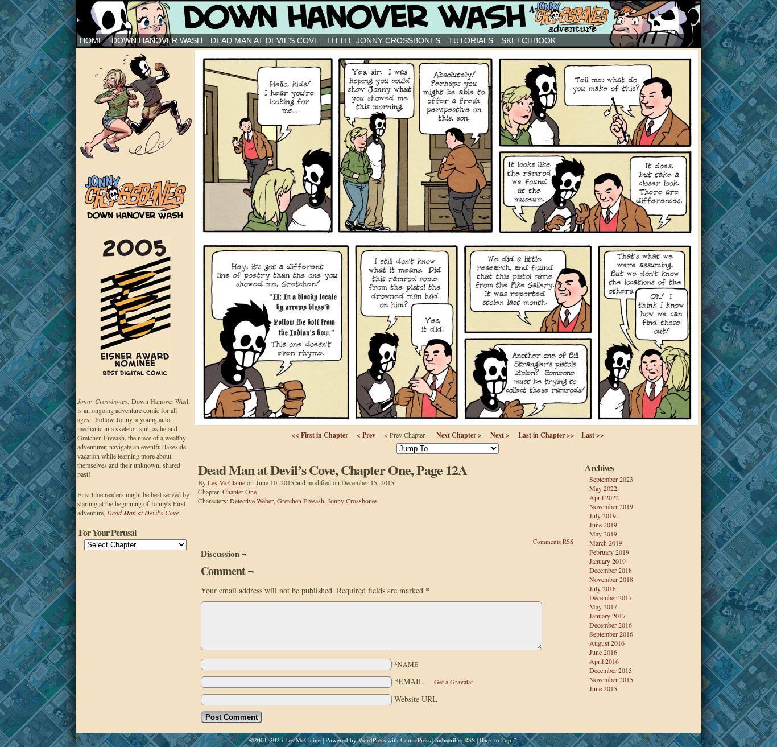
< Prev (366, 435)
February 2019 (609, 551)
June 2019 (603, 524)
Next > (500, 435)
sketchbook (528, 40)
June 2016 (603, 652)
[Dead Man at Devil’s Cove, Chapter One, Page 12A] (446, 421)
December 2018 (610, 570)
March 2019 (605, 542)
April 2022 (604, 497)
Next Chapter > (459, 435)
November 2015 (611, 679)
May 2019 (603, 533)
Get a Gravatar (453, 681)
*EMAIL (433, 681)
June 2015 (603, 688)
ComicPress (415, 740)
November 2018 (611, 579)
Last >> (592, 435)
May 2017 (603, 606)
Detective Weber (252, 500)
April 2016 (604, 661)
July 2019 (602, 515)
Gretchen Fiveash (300, 500)
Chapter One (239, 491)
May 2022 (603, 488)
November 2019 (611, 506)
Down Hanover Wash (156, 40)
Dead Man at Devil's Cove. (143, 512)
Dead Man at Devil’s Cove (264, 40)
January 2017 (607, 615)
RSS (469, 740)
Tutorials (470, 40)
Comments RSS (553, 541)
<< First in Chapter (319, 435)
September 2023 (611, 479)
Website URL (415, 699)
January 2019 (607, 561)
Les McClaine (226, 482)
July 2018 (602, 588)
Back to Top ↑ (498, 740)
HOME (92, 40)
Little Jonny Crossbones (383, 40)
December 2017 (610, 597)
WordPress (372, 740)
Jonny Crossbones (388, 17)
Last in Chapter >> (546, 435)
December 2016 (610, 624)
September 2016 (611, 633)
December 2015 (610, 670)
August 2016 (607, 642)
